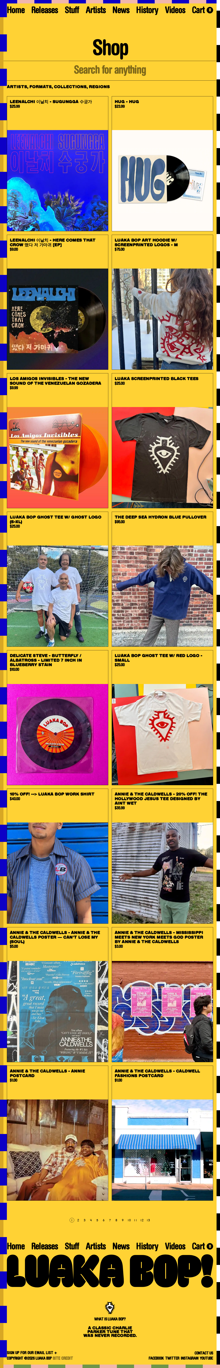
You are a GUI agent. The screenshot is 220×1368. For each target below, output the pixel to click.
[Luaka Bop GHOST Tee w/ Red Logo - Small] (162, 717)
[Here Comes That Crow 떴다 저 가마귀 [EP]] (57, 302)
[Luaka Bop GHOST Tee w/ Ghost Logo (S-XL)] (57, 579)
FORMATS (40, 87)
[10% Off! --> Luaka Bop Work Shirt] (57, 856)
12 (141, 1220)
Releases (44, 11)
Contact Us (204, 1353)
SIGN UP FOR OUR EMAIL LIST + (32, 1353)
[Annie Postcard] (57, 1133)
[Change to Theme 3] (110, 1366)
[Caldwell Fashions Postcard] (162, 1133)
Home (16, 11)
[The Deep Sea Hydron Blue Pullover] (162, 579)
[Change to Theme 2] (218, 684)
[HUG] (162, 163)
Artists (96, 11)
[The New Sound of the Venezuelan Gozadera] (57, 440)
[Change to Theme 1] (110, 1)
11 (135, 1220)
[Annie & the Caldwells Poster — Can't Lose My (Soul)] (57, 994)
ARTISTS (17, 87)
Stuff (72, 11)
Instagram (189, 1358)
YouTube (206, 1358)
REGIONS (99, 87)
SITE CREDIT (63, 1358)
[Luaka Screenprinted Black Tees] (162, 440)
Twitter (172, 1358)
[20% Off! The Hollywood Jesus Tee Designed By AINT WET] (162, 856)
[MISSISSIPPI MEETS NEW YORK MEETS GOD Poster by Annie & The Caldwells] (162, 994)
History (147, 11)
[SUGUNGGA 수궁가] (57, 163)
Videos (175, 11)
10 (128, 1220)
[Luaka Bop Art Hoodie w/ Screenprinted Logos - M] (162, 302)
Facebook (156, 1358)
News (120, 11)
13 (148, 1220)
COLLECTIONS (70, 87)
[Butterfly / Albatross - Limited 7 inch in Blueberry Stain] (57, 717)
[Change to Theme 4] (3, 684)
